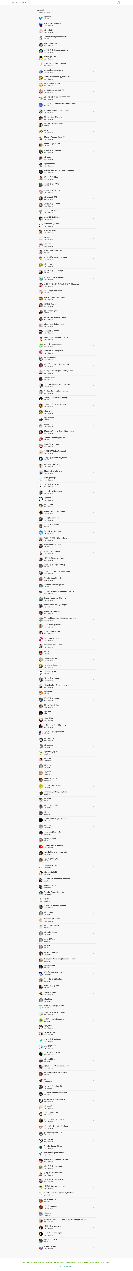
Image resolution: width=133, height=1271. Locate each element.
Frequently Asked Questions (35, 1262)
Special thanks (94, 1262)
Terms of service (59, 1262)
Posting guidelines (82, 1262)
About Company (105, 1262)
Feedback (49, 1262)
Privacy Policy (70, 1262)
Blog (24, 1262)
